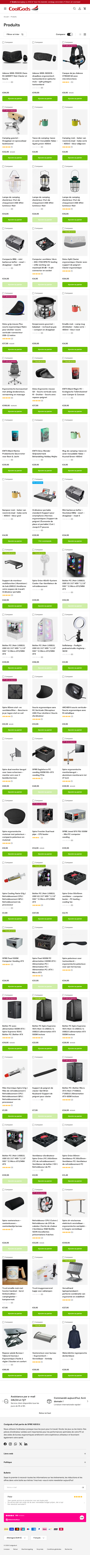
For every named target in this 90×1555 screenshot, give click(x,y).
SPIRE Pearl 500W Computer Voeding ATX (13, 959)
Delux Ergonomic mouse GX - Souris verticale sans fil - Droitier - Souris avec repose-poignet (44, 393)
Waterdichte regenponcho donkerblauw (74, 1354)
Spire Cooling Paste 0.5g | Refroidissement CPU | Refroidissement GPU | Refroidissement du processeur (14, 899)
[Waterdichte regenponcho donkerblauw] (75, 1337)
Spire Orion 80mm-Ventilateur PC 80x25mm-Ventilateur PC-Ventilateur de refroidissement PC (74, 1159)
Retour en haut (45, 1413)
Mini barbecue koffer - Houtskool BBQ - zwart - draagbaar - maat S (73, 513)
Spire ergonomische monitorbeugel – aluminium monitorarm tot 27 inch (74, 773)
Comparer (60, 34)
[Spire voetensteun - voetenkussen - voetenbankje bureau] (15, 1204)
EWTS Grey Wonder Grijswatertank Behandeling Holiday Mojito (44, 454)
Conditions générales (54, 1549)
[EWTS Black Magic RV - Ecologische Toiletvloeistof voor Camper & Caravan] (75, 373)
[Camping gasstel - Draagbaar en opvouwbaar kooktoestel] (15, 122)
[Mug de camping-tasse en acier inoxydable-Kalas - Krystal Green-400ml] (75, 435)
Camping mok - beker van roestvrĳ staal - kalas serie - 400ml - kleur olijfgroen (74, 141)
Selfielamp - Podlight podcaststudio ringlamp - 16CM (74, 648)
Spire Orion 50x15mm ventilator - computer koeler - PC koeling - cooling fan (72, 897)
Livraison (7, 1549)
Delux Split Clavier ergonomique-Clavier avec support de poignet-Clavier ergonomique (74, 263)
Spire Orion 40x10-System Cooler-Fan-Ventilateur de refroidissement (44, 583)
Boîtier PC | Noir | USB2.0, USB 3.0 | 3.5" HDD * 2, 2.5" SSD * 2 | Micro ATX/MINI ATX (74, 584)
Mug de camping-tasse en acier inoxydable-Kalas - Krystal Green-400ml (74, 454)
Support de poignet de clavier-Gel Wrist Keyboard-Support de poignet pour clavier (42, 1092)
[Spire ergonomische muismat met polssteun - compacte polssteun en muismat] (15, 815)
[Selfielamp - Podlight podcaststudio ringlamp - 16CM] (75, 629)
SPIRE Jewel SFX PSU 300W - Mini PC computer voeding (74, 834)
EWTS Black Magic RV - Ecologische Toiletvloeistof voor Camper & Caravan (74, 392)
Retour (15, 1549)
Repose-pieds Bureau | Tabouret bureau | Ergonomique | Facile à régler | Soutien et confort (14, 1357)
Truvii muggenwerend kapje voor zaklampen (42, 1289)
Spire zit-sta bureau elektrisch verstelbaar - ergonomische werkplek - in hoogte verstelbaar (74, 1224)
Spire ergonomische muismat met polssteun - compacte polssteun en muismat (14, 835)
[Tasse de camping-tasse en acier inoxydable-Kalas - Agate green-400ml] (45, 122)
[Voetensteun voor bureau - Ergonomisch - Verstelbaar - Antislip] (45, 1337)
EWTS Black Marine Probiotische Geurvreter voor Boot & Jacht (13, 454)
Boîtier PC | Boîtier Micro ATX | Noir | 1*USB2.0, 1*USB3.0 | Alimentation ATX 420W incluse (73, 1092)
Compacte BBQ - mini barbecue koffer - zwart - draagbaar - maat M (14, 262)
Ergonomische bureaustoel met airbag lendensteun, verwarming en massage (14, 392)
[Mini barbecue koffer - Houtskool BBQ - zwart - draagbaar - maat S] (75, 494)
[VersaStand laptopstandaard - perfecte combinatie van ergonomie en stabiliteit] (75, 1272)
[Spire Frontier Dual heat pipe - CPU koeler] (45, 815)
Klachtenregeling (27, 1549)
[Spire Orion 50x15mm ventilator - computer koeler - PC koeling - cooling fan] (75, 877)
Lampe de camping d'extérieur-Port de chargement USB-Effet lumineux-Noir (12, 201)
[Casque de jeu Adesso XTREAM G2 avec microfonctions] (75, 57)
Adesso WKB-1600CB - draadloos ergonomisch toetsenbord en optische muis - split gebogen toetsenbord (44, 79)
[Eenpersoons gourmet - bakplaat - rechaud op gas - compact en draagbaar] (45, 308)
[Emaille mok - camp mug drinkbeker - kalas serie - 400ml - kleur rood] (75, 308)
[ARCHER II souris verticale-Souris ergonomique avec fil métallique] (75, 691)
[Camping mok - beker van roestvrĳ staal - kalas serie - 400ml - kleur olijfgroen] (75, 122)
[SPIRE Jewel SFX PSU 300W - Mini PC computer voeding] (75, 815)
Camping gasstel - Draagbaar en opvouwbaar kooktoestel (14, 141)
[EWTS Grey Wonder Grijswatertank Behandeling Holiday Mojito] (45, 435)
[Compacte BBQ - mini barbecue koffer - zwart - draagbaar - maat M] (15, 243)
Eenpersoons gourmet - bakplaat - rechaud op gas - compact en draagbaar (44, 327)
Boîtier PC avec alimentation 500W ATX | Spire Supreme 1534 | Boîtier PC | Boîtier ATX (13, 1030)
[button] (84, 8)
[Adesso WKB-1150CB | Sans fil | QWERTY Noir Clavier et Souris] (15, 57)
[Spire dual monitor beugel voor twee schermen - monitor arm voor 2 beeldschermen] (15, 753)
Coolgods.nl (13, 1545)
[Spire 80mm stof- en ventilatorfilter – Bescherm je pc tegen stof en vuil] (15, 691)
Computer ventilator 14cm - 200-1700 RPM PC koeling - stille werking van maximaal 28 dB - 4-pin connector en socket (44, 265)
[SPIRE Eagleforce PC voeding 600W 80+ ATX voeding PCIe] (45, 753)
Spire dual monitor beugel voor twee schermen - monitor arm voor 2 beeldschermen (14, 773)
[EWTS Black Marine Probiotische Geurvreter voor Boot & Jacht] (15, 435)
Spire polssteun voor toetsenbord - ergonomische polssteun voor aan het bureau (74, 962)
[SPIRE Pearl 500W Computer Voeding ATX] (15, 942)
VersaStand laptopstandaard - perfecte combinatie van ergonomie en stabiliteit (73, 1292)
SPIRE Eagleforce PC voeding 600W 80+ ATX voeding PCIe (43, 772)
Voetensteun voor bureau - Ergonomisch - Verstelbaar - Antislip (44, 1356)
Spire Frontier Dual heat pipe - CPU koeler (43, 832)
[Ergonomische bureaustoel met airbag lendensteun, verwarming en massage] (15, 373)
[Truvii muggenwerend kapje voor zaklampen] (45, 1272)
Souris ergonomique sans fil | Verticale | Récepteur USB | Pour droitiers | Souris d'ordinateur (44, 711)
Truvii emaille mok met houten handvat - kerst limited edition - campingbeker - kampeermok (13, 1294)
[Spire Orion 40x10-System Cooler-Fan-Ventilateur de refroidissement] (45, 564)
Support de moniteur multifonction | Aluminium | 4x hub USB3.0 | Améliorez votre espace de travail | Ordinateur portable (14, 586)
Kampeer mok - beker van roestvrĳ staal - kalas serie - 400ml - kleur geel (14, 513)
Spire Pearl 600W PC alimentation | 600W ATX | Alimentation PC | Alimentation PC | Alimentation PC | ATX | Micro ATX (44, 965)
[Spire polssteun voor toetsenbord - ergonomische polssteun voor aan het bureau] (75, 942)
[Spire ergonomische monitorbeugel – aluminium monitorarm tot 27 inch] (75, 753)
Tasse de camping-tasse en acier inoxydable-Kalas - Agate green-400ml (45, 141)
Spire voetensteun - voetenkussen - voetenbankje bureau (12, 1223)
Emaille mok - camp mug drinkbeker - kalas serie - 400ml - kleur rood (74, 327)
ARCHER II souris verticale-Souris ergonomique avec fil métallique (74, 710)
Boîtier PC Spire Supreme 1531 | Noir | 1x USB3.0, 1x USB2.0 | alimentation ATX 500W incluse (44, 1030)
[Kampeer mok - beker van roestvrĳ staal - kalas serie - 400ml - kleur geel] (15, 494)
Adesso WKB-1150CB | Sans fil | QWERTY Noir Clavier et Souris (14, 76)
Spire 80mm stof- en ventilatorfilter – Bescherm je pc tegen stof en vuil (15, 710)
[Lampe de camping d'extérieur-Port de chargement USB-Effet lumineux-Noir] (15, 181)
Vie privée (40, 1549)
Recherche (68, 1549)
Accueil (6, 16)
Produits (14, 16)
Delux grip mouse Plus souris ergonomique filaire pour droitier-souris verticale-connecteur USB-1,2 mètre (14, 330)
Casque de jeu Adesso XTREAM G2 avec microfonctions (72, 76)
